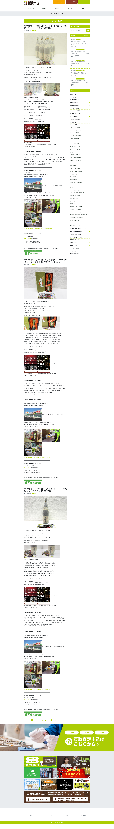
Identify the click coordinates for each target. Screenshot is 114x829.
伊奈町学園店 (73, 251)
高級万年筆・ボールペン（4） (76, 225)
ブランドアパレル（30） (75, 160)
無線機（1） (72, 203)
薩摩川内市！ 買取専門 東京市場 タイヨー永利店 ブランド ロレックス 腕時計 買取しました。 (80, 43)
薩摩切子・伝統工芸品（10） (76, 206)
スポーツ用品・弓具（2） (76, 143)
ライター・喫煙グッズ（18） (76, 171)
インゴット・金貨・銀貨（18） (77, 130)
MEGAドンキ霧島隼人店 (75, 105)
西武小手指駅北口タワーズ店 (76, 237)
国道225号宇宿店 (73, 242)
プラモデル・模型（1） (75, 154)
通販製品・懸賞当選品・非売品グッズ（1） (79, 214)
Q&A (83, 8)
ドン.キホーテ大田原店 (75, 119)
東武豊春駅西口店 (74, 122)
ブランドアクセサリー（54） (76, 157)
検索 (88, 30)
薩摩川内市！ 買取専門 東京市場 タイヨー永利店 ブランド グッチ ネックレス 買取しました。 (80, 63)
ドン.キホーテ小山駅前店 (75, 234)
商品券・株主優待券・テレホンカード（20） (78, 186)
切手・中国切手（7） (74, 176)
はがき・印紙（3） (74, 152)
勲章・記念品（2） (74, 179)
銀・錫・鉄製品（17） (75, 220)
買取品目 (57, 8)
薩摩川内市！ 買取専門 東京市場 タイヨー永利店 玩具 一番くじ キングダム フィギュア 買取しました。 (80, 53)
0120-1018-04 (27, 238)
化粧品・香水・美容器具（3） (76, 182)
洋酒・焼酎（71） (74, 201)
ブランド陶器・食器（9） (76, 168)
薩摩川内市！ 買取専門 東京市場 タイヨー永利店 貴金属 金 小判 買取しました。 (80, 73)
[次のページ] (59, 720)
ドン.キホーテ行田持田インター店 (77, 111)
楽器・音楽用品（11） (75, 198)
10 (56, 720)
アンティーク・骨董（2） (76, 127)
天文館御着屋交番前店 (74, 99)
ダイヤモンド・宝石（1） (75, 149)
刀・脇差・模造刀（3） (75, 174)
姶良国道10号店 (73, 97)
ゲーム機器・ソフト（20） (76, 141)
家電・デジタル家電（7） (75, 195)
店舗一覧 (70, 8)
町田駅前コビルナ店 (74, 239)
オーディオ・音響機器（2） (76, 132)
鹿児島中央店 (73, 94)
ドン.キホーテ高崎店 (74, 108)
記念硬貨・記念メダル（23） (76, 209)
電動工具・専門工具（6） (76, 223)
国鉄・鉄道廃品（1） (74, 190)
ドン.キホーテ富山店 (74, 248)
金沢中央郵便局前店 (74, 253)
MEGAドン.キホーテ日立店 (76, 231)
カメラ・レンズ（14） (75, 138)
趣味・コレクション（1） (75, 212)
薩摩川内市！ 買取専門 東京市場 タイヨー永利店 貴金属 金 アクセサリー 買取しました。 (80, 82)
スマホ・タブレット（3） (76, 146)
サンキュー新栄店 (74, 116)
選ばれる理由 (31, 8)
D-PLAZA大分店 (73, 245)
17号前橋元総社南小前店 (75, 113)
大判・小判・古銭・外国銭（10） (77, 192)
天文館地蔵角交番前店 (74, 102)
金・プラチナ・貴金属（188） (77, 217)
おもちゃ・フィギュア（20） (76, 135)
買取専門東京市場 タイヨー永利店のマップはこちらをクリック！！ (39, 228)
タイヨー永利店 (73, 124)
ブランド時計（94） (74, 165)
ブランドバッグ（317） (75, 163)
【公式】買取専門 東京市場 (32, 2)
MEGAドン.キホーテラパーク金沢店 (78, 228)
